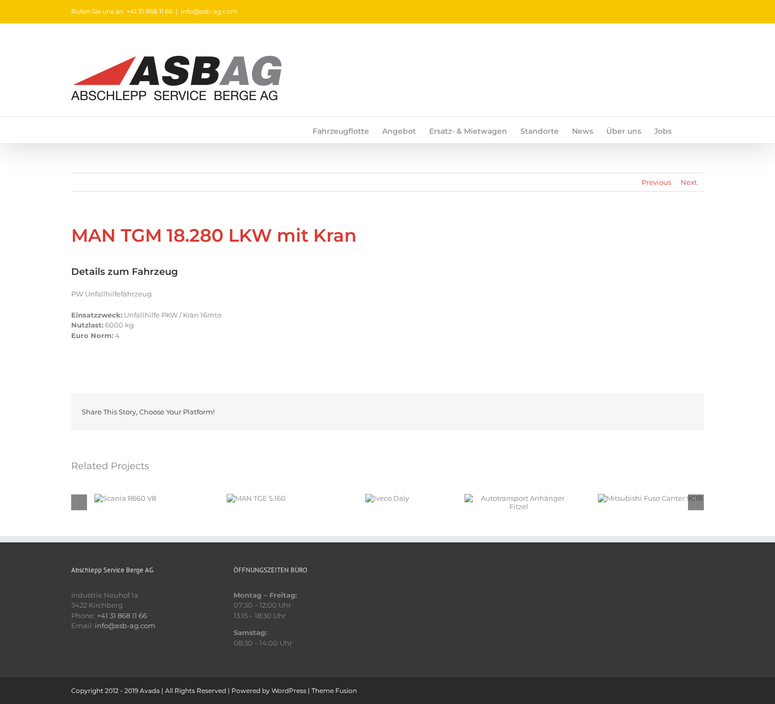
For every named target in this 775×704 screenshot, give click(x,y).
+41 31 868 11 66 (122, 615)
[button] (688, 130)
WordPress (289, 691)
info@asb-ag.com (209, 11)
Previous (656, 182)
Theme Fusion (334, 691)
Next (689, 182)
